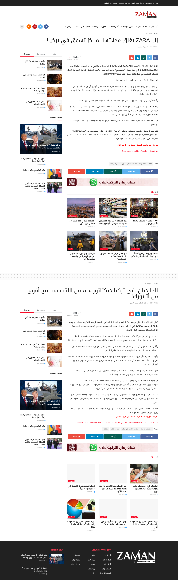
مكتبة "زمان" (75, 564)
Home (156, 33)
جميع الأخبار (135, 3)
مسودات (77, 555)
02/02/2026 (90, 530)
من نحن (69, 26)
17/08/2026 (153, 227)
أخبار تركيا (154, 26)
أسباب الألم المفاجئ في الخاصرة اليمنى (35, 103)
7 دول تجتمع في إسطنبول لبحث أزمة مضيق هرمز (32, 160)
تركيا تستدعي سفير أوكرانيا (34, 170)
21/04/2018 (154, 302)
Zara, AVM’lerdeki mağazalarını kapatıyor (140, 151)
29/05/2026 (153, 259)
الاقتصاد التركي (132, 163)
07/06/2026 (90, 492)
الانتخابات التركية (146, 429)
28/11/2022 (154, 46)
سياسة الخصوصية (124, 3)
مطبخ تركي (85, 26)
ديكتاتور (105, 429)
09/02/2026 (121, 527)
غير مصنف (91, 568)
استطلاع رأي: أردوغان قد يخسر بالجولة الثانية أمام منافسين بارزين (145, 488)
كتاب (76, 26)
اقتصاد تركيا (142, 26)
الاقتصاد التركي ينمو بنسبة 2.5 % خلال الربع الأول (82, 222)
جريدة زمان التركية (146, 3)
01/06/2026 (90, 227)
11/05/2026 (153, 530)
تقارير (104, 26)
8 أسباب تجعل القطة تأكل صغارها (35, 63)
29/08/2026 (55, 151)
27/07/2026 (121, 495)
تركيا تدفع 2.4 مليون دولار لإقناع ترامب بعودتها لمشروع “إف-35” (42, 146)
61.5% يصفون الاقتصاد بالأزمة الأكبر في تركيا (145, 222)
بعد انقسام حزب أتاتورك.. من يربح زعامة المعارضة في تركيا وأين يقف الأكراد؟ (113, 488)
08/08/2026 (153, 495)
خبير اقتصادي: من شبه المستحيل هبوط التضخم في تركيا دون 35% (113, 222)
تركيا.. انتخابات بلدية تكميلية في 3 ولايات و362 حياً (81, 487)
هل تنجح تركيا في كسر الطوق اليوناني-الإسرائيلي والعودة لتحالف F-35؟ (82, 256)
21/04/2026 (90, 262)
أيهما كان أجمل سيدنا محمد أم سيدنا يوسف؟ (33, 89)
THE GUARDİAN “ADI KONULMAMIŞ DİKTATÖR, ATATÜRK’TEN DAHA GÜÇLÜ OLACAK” (117, 423)
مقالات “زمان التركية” (110, 3)
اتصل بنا (155, 3)
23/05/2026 (121, 262)
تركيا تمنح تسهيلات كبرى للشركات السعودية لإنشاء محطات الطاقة (35, 186)
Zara (150, 163)
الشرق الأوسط (128, 26)
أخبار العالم (115, 26)
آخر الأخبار (72, 517)
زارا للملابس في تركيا (117, 163)
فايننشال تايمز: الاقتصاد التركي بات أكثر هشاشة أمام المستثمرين (113, 256)
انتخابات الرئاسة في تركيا (130, 429)
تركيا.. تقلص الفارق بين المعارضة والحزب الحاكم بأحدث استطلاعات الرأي (144, 524)
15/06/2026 (121, 227)
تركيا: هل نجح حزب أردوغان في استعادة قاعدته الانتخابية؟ (114, 523)
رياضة (96, 26)
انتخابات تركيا (115, 429)
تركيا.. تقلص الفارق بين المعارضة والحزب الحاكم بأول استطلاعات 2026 (81, 524)
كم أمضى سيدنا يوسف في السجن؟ (34, 76)
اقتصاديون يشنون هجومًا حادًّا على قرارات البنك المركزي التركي (144, 255)
